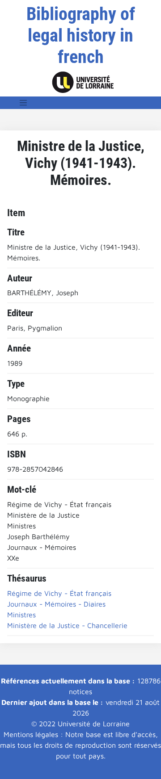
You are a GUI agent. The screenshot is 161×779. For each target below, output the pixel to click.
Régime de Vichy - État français (59, 593)
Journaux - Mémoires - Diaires (56, 604)
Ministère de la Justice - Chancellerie (67, 625)
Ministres (21, 615)
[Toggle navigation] (23, 102)
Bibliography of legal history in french (80, 35)
